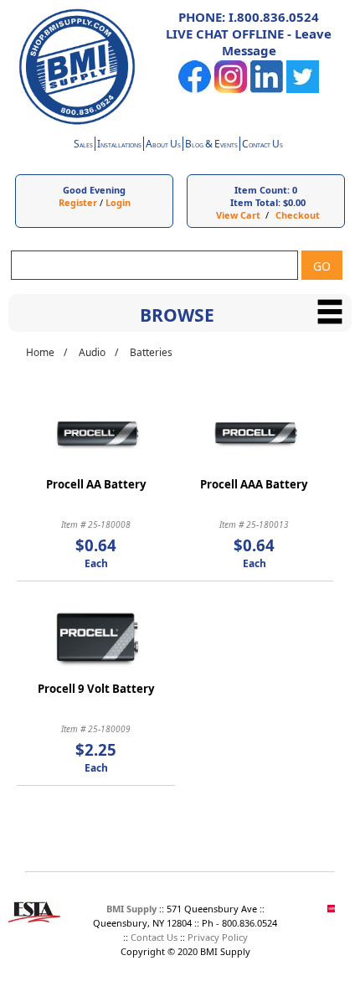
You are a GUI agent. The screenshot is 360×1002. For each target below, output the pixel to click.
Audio (92, 352)
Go (322, 266)
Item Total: (255, 202)
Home (40, 352)
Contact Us (154, 937)
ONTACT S (262, 145)
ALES (83, 145)
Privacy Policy (218, 937)
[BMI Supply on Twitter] (302, 89)
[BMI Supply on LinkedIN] (266, 89)
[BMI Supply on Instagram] (230, 89)
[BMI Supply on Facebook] (194, 89)
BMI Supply (131, 908)
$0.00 (294, 202)
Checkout (297, 215)
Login (118, 202)
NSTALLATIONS (119, 145)
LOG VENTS (211, 145)
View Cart (238, 215)
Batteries (151, 352)
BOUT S (163, 145)
